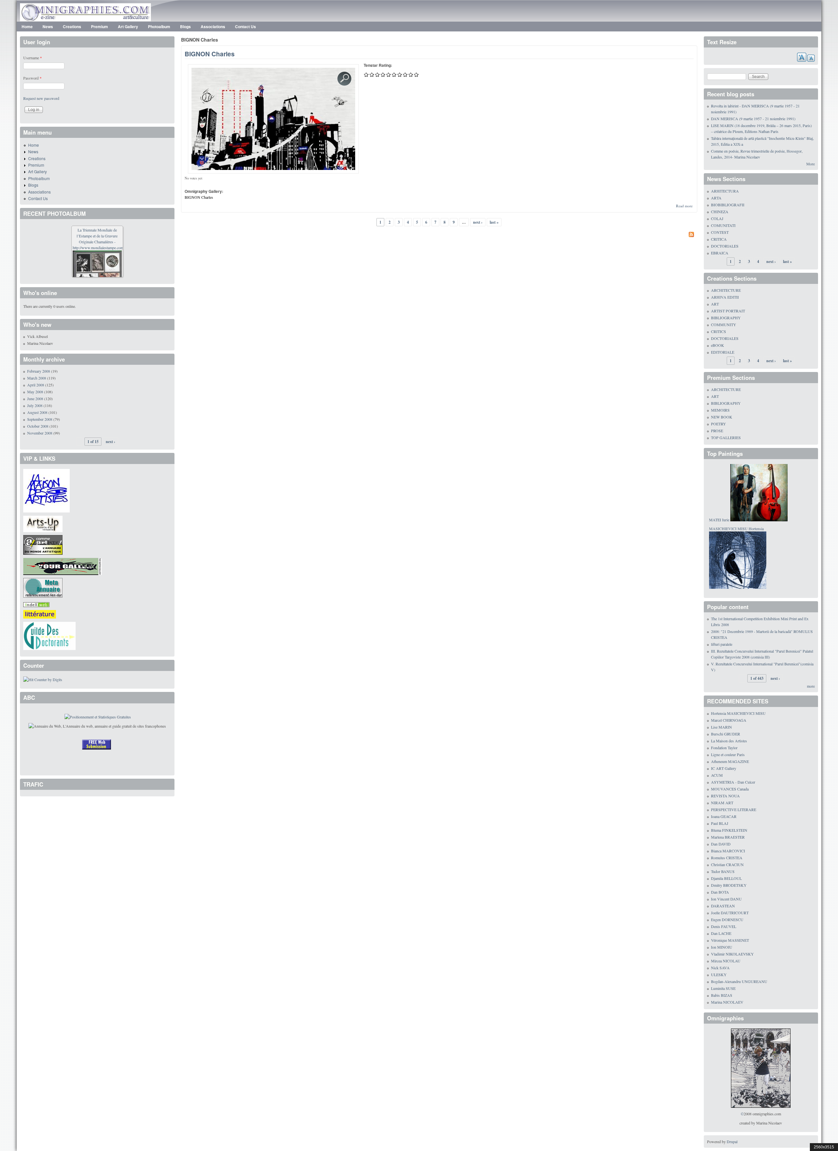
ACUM (717, 775)
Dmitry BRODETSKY (729, 885)
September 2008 (39, 419)
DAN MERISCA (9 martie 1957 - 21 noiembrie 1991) (753, 118)
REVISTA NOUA (725, 795)
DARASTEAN (723, 905)
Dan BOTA (720, 892)
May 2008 (35, 391)
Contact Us (245, 26)
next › (478, 222)
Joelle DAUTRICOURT (730, 912)
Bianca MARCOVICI (728, 850)
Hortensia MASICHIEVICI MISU (738, 713)
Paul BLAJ (719, 823)
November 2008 (39, 433)
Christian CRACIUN (727, 864)
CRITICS (718, 331)
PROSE (717, 430)
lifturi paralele (721, 644)
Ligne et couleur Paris (728, 754)
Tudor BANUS (723, 871)
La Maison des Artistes (729, 740)
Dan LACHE (721, 933)
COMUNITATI (723, 225)
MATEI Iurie (719, 519)
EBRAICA (719, 252)
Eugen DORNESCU (727, 919)
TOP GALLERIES (726, 437)
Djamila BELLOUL (726, 878)
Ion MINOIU (721, 947)
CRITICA (719, 239)
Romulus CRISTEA (726, 857)
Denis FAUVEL (723, 926)
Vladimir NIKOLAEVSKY (732, 953)
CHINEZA (719, 211)
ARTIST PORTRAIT (728, 310)
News (48, 26)
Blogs (185, 26)
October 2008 (37, 426)
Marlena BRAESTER (728, 837)
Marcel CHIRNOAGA (728, 720)
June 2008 (35, 398)
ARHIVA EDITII (725, 297)
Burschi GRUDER (725, 733)
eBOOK (717, 345)
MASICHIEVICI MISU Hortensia (736, 528)
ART (715, 303)
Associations (213, 26)
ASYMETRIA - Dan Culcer (733, 782)
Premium (99, 26)
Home (27, 26)
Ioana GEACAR (724, 816)
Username (32, 57)
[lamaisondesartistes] (46, 489)
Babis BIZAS (721, 995)
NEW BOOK (721, 416)
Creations (72, 26)
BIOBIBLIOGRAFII (727, 204)
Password (32, 78)
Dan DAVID (721, 843)
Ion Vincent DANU (726, 898)
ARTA (716, 197)
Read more (684, 205)
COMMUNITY (723, 324)
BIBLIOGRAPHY (726, 317)
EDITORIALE (722, 352)
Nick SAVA (720, 967)
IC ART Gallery (723, 768)
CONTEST (720, 232)
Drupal (732, 1141)
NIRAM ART (722, 802)
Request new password (41, 98)
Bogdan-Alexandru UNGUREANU (739, 981)
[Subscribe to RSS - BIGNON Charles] (439, 235)
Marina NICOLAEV (727, 1002)
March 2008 (36, 378)
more (811, 686)
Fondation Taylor (724, 747)
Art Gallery (128, 26)
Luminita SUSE (723, 988)
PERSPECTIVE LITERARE (733, 809)
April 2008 (35, 384)
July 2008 (35, 405)
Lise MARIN (721, 727)
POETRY (718, 423)
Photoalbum (159, 26)
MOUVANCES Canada (730, 788)
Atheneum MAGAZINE (730, 761)
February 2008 (38, 371)
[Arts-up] (43, 523)
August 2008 (37, 412)
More (810, 163)
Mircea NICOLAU (725, 960)
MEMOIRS (720, 410)
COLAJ (717, 218)
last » (494, 222)
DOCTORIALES (724, 246)
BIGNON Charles (210, 53)
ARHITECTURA (725, 191)
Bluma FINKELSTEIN (729, 830)
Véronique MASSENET (730, 940)
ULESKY (719, 974)
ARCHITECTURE (726, 290)
